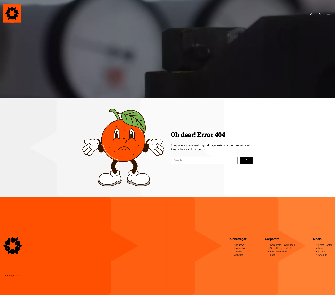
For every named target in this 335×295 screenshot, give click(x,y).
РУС (319, 13)
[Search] (246, 160)
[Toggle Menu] (328, 14)
